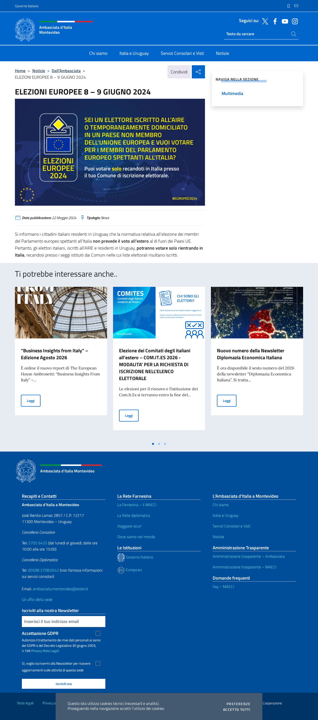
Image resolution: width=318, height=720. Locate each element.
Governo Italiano (26, 5)
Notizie (38, 70)
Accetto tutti (236, 709)
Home (20, 70)
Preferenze (238, 704)
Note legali (25, 703)
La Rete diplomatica (133, 515)
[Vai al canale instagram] (294, 21)
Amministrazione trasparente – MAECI (245, 567)
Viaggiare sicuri (129, 526)
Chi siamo (221, 505)
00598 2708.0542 (43, 570)
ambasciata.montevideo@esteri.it (60, 589)
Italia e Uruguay (225, 515)
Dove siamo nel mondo (136, 537)
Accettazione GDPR (40, 633)
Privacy (36, 650)
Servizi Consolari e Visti (231, 526)
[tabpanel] (61, 363)
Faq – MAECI (223, 586)
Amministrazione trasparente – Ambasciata (249, 556)
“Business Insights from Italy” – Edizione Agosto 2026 (54, 354)
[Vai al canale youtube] (284, 21)
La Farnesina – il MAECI (137, 505)
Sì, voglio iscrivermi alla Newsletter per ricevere (56, 663)
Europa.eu (133, 570)
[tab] (153, 444)
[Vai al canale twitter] (264, 21)
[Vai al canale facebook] (274, 21)
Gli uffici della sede (37, 599)
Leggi (33, 400)
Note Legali (51, 650)
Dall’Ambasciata (66, 70)
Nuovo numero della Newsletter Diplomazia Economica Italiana (250, 354)
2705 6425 (37, 543)
